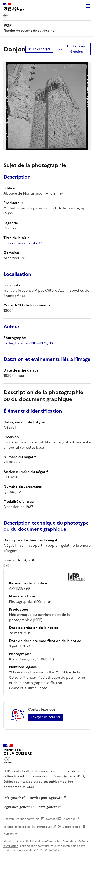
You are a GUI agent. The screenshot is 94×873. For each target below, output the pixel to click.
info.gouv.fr (12, 798)
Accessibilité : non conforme (21, 819)
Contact (51, 819)
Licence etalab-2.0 (27, 850)
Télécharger (41, 49)
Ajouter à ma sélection (76, 49)
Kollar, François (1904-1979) (25, 343)
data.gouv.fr (48, 807)
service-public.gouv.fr (46, 798)
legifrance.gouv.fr (16, 807)
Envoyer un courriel (45, 717)
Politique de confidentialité (43, 842)
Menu (88, 6)
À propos (69, 819)
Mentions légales (13, 842)
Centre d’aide (71, 827)
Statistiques (44, 827)
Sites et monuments (20, 243)
